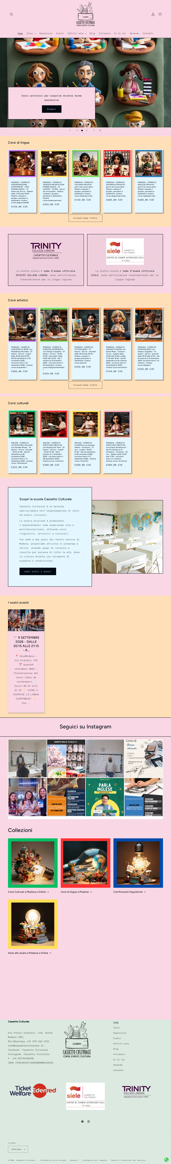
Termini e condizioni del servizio (128, 1160)
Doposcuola (119, 1033)
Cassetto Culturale (25, 1160)
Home (116, 1022)
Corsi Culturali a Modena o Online (27, 891)
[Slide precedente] (70, 130)
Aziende (118, 1065)
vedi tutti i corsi (37, 571)
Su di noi (119, 1059)
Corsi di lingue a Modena (75, 891)
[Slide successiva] (94, 130)
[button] (11, 14)
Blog (116, 1049)
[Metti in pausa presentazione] (101, 130)
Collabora (119, 1054)
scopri (119, 68)
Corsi (116, 1027)
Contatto (118, 1070)
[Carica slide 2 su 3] (82, 130)
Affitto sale (121, 1043)
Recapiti (74, 1160)
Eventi (117, 1038)
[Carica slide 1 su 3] (77, 130)
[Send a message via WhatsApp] (166, 1159)
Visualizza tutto (85, 218)
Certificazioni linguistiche (128, 891)
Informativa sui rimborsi (94, 1160)
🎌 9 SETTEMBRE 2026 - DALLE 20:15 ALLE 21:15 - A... (26, 644)
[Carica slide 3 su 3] (86, 130)
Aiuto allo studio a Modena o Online (28, 953)
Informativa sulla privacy (53, 1160)
